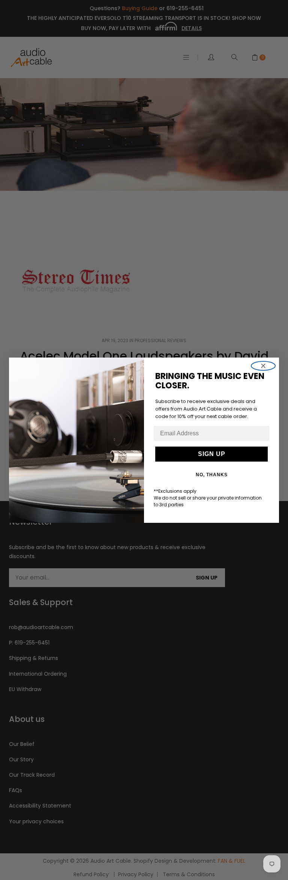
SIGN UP (211, 454)
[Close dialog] (263, 365)
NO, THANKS (212, 474)
